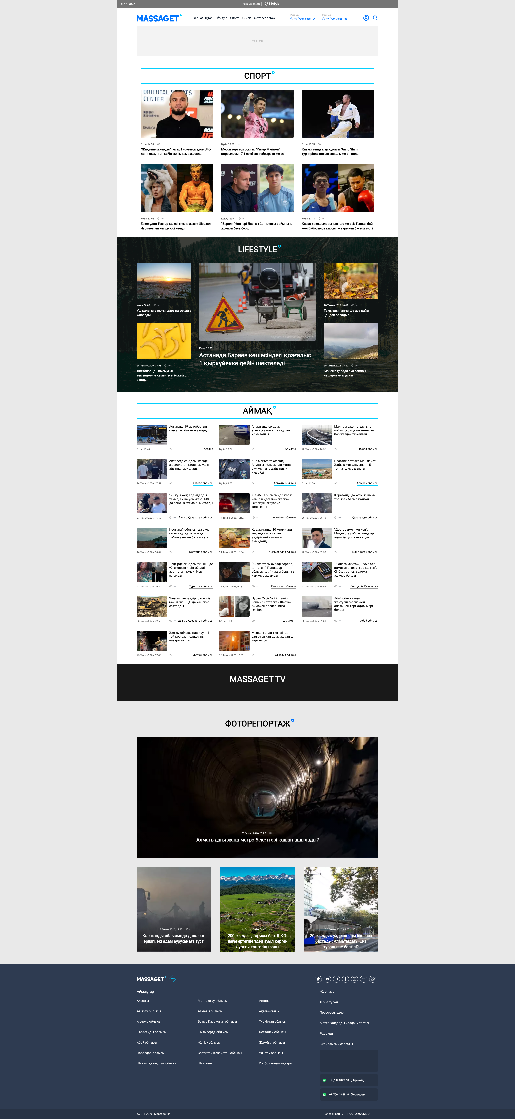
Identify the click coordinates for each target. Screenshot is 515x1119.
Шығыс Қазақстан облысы (195, 620)
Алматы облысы (285, 483)
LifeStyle (221, 18)
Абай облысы (369, 620)
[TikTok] (318, 979)
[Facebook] (346, 979)
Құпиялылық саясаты (336, 1044)
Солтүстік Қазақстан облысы (220, 1053)
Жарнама (128, 4)
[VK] (337, 979)
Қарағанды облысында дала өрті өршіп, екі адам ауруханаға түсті (174, 870)
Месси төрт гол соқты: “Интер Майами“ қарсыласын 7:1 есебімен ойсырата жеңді (253, 144)
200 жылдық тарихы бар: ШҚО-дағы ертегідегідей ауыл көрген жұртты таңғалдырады (247, 872)
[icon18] (173, 979)
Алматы (290, 448)
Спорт (234, 18)
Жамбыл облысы (284, 517)
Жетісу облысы (203, 654)
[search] (375, 18)
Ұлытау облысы (285, 654)
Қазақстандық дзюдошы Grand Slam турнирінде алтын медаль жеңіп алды (330, 144)
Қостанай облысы (201, 551)
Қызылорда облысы (282, 551)
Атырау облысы (367, 483)
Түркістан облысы (201, 586)
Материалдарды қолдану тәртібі (344, 1023)
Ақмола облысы (367, 448)
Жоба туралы (330, 1002)
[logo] (159, 18)
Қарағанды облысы (365, 517)
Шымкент (289, 620)
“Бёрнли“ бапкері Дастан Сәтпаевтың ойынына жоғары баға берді (257, 219)
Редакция (327, 1033)
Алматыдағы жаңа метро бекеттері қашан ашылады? (177, 738)
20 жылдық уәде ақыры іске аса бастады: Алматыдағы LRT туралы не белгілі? (335, 870)
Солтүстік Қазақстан (364, 586)
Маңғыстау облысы (365, 551)
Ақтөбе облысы (203, 483)
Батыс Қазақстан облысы (196, 517)
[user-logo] (366, 18)
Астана (208, 448)
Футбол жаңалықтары (276, 1063)
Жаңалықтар (203, 18)
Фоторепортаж (264, 18)
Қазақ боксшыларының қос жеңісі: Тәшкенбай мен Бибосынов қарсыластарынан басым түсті (337, 219)
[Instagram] (355, 979)
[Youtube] (327, 979)
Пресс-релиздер (332, 1012)
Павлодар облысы (283, 586)
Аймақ (246, 18)
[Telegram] (364, 979)
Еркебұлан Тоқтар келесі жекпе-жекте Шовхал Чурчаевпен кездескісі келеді (176, 219)
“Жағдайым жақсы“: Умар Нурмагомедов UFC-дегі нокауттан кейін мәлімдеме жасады (176, 144)
